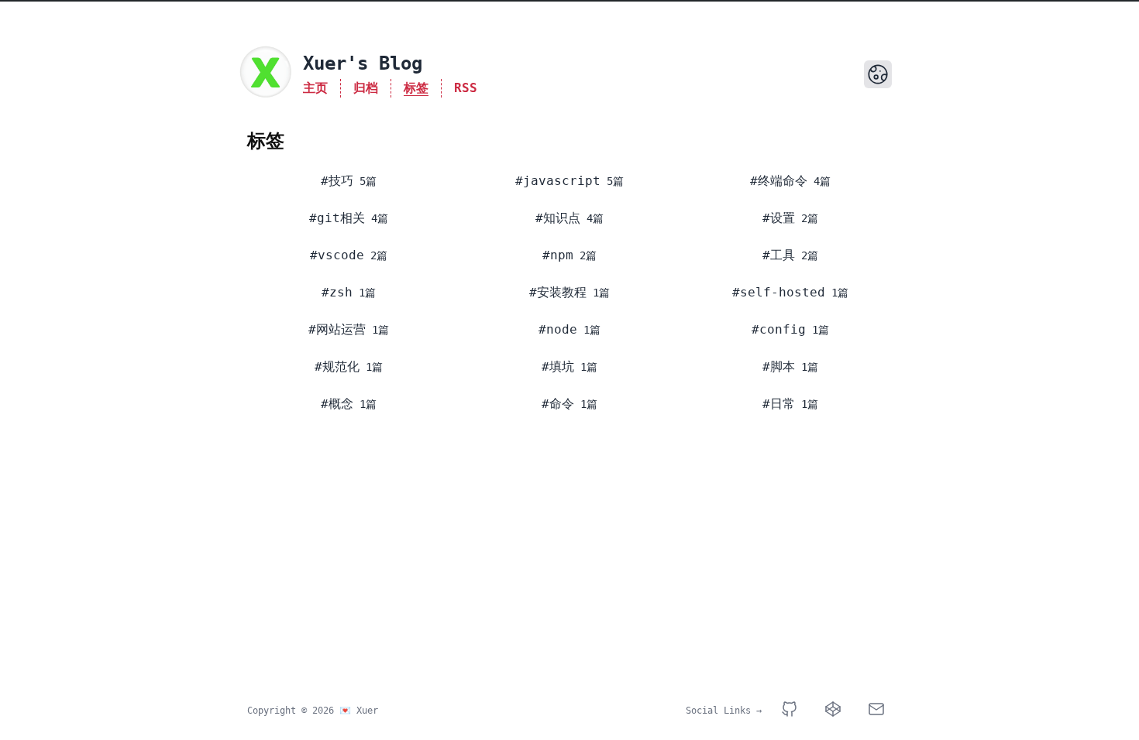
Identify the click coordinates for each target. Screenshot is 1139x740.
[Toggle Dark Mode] (878, 74)
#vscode (337, 255)
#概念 (337, 403)
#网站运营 (337, 329)
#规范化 (337, 366)
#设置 (778, 218)
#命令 (558, 403)
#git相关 (337, 218)
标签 (416, 88)
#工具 (778, 255)
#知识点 (557, 218)
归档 (365, 88)
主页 (315, 88)
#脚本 (778, 366)
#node (558, 329)
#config (779, 329)
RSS (465, 88)
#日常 (778, 403)
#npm (557, 255)
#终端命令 (778, 180)
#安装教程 (558, 292)
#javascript (557, 180)
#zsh (337, 292)
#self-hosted (778, 292)
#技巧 (337, 180)
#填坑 (558, 366)
